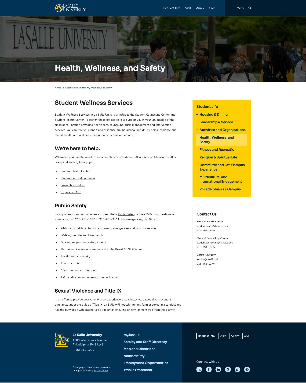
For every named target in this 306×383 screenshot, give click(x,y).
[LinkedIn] (218, 369)
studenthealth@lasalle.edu (212, 226)
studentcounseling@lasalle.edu (215, 242)
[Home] (70, 8)
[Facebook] (209, 369)
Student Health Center (75, 171)
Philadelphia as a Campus (220, 189)
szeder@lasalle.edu (208, 259)
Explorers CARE (71, 192)
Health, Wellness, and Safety (97, 87)
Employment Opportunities (146, 363)
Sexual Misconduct (73, 185)
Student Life (71, 87)
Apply (200, 8)
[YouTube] (247, 369)
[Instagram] (228, 369)
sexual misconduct (164, 305)
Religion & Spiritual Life (218, 157)
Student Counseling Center (78, 178)
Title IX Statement (138, 370)
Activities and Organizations (223, 130)
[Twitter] (199, 369)
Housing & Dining (214, 115)
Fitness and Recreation (218, 150)
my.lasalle (131, 335)
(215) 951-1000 (83, 350)
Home (58, 87)
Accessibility (134, 356)
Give (212, 8)
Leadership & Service (216, 122)
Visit (188, 8)
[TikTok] (237, 369)
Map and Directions (139, 349)
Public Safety (126, 214)
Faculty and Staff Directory (145, 342)
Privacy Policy (101, 370)
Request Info (171, 8)
